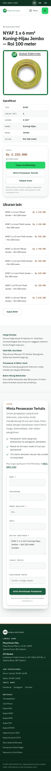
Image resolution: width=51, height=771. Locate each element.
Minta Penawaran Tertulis (25, 172)
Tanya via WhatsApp (25, 165)
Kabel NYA (7, 708)
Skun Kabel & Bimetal (12, 742)
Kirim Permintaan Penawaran (27, 591)
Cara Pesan (8, 703)
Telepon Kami (25, 180)
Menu (35, 10)
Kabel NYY (7, 723)
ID (34, 3)
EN (40, 3)
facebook (7, 687)
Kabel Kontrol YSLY (11, 733)
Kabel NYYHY (9, 728)
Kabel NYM (7, 718)
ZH (45, 3)
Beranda (6, 27)
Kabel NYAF (15, 27)
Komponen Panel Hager (13, 747)
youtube (28, 687)
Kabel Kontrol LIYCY (12, 737)
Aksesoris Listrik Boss (12, 752)
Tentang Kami (9, 698)
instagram (18, 687)
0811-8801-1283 (10, 3)
